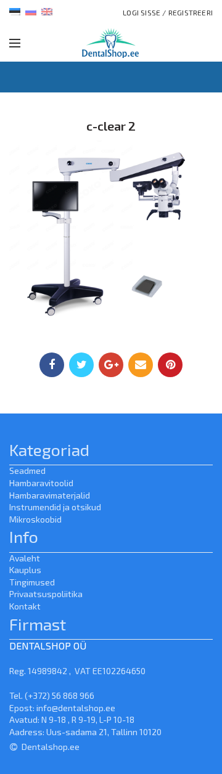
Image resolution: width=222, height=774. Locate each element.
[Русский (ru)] (30, 10)
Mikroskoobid (35, 519)
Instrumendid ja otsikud (55, 507)
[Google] (111, 364)
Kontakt (25, 606)
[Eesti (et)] (14, 10)
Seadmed (27, 470)
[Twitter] (81, 364)
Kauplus (25, 569)
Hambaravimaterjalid (49, 495)
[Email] (140, 364)
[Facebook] (51, 364)
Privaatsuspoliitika (46, 594)
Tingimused (32, 582)
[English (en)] (46, 10)
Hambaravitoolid (41, 483)
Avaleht (24, 558)
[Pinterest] (170, 364)
